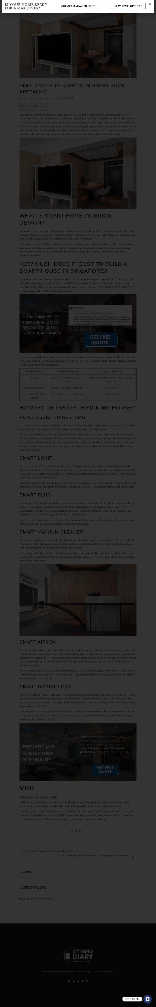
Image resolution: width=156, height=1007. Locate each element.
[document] (78, 503)
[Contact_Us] (147, 999)
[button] (150, 4)
